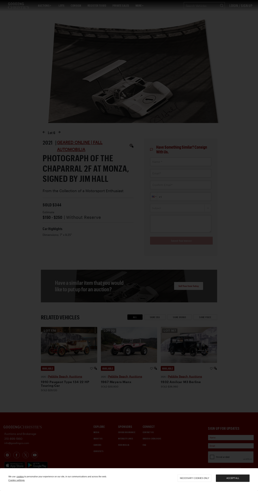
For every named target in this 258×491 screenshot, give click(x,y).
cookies (20, 476)
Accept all (232, 478)
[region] (129, 479)
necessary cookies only (194, 478)
